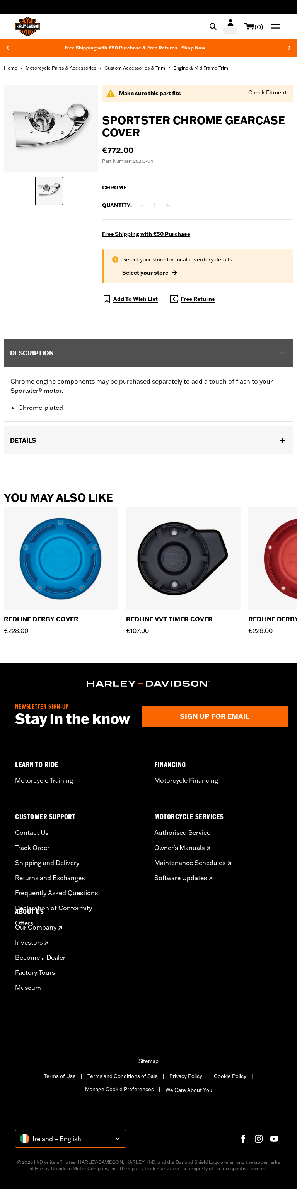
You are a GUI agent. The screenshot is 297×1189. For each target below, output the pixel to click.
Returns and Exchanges (50, 878)
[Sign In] (230, 26)
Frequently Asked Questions (56, 893)
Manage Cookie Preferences (119, 1089)
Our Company (35, 927)
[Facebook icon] (243, 1138)
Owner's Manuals (179, 847)
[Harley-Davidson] (148, 684)
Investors (29, 942)
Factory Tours (35, 972)
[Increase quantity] (168, 205)
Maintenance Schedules (189, 863)
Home (10, 68)
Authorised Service (182, 832)
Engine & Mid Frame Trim (200, 68)
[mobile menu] (274, 26)
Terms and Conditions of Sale (122, 1076)
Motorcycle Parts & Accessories (61, 68)
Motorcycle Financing (186, 780)
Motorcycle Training (44, 780)
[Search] (213, 26)
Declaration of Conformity (53, 908)
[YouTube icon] (274, 1138)
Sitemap (148, 1061)
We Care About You (189, 1090)
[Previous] (7, 48)
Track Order (32, 847)
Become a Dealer (40, 957)
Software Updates (180, 878)
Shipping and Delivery (47, 863)
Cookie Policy (230, 1076)
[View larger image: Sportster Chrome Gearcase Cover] (51, 127)
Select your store (145, 272)
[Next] (290, 48)
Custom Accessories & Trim (134, 68)
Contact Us (31, 832)
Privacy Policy (185, 1076)
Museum (28, 987)
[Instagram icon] (258, 1138)
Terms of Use (60, 1076)
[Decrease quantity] (141, 205)
